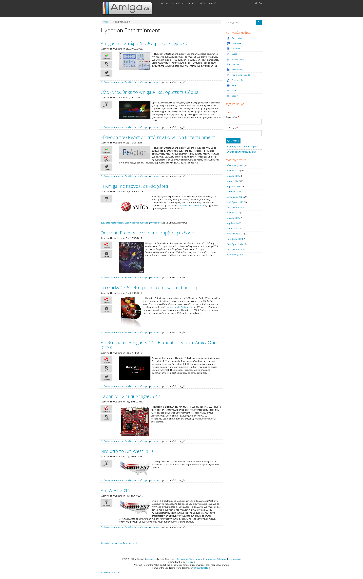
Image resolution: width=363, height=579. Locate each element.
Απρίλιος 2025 (234, 223)
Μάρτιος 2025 (234, 228)
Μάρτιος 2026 (234, 191)
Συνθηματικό (231, 128)
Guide (234, 53)
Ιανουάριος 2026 (235, 196)
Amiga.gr (150, 558)
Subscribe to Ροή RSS (111, 572)
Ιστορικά (212, 3)
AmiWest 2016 (115, 490)
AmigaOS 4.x (163, 3)
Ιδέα (234, 90)
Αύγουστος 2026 (235, 165)
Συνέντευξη (237, 80)
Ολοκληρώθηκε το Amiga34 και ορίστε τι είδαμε (149, 92)
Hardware (236, 43)
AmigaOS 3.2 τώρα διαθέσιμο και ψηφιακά (144, 43)
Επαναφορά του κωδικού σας (241, 151)
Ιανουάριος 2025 (235, 233)
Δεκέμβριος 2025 (235, 202)
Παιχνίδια (106, 256)
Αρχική (105, 22)
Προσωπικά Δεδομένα (215, 558)
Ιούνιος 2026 (233, 175)
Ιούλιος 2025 (233, 212)
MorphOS (191, 3)
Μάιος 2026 (233, 181)
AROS (202, 3)
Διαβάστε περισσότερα (112, 82)
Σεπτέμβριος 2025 (236, 207)
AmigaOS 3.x (177, 3)
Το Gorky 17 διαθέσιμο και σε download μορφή (149, 287)
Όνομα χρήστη (232, 117)
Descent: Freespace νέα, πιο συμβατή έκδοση (147, 233)
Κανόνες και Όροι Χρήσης (189, 558)
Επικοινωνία (235, 558)
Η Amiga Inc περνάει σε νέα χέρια (134, 186)
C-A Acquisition (191, 205)
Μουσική (236, 64)
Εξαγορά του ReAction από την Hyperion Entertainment (158, 137)
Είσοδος (258, 3)
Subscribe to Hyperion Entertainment (119, 543)
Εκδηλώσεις (106, 107)
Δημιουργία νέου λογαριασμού (242, 146)
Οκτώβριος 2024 (235, 244)
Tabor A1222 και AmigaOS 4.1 (131, 396)
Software (106, 67)
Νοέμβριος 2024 (235, 238)
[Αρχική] (128, 8)
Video (234, 85)
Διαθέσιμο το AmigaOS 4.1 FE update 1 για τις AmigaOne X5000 (159, 344)
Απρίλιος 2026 (234, 186)
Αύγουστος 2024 (235, 254)
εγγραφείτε (156, 82)
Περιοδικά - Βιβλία (241, 74)
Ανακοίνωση (106, 75)
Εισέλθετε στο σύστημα (136, 82)
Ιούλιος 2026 (233, 170)
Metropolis (180, 307)
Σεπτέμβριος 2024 (236, 249)
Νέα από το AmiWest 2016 (128, 451)
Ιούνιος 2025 (233, 217)
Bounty (235, 95)
